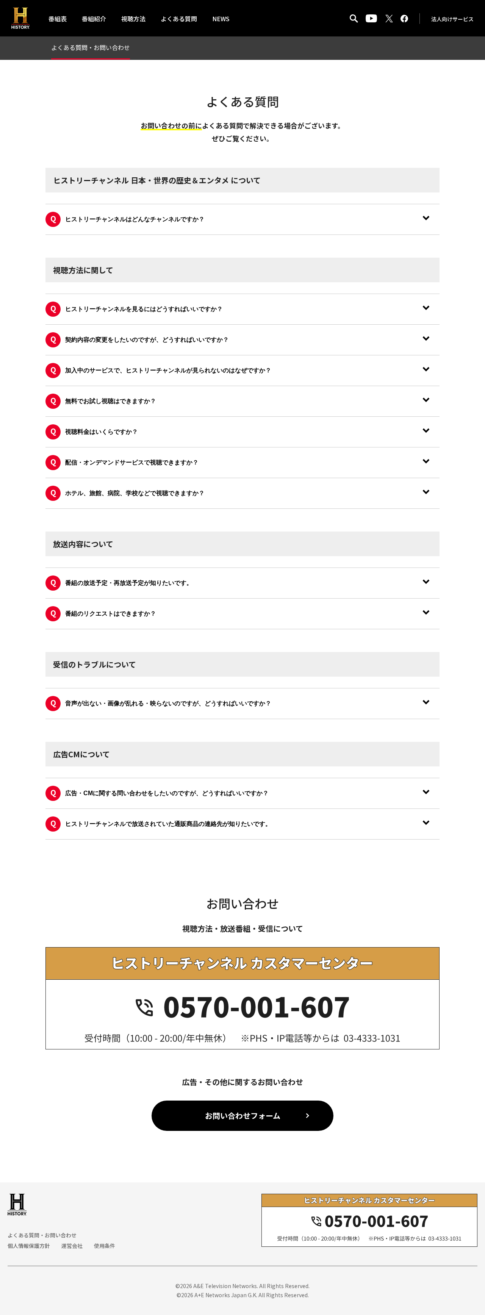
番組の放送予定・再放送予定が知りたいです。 (128, 583)
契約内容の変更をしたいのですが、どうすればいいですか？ (147, 339)
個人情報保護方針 (29, 1245)
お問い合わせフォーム (242, 1115)
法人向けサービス (452, 19)
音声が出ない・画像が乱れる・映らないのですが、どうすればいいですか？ (168, 703)
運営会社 (72, 1245)
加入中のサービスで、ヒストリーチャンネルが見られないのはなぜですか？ (168, 370)
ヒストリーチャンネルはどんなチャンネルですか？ (135, 219)
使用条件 (104, 1245)
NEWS (221, 18)
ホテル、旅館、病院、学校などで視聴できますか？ (135, 493)
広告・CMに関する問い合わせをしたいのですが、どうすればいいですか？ (167, 793)
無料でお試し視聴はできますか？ (110, 401)
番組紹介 (94, 18)
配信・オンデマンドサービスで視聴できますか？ (132, 462)
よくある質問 (179, 18)
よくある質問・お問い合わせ (90, 47)
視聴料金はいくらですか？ (101, 431)
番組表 (57, 18)
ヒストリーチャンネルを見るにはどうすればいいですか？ (144, 309)
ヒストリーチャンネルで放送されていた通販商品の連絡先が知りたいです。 (168, 824)
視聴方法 (133, 18)
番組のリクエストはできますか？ (110, 613)
